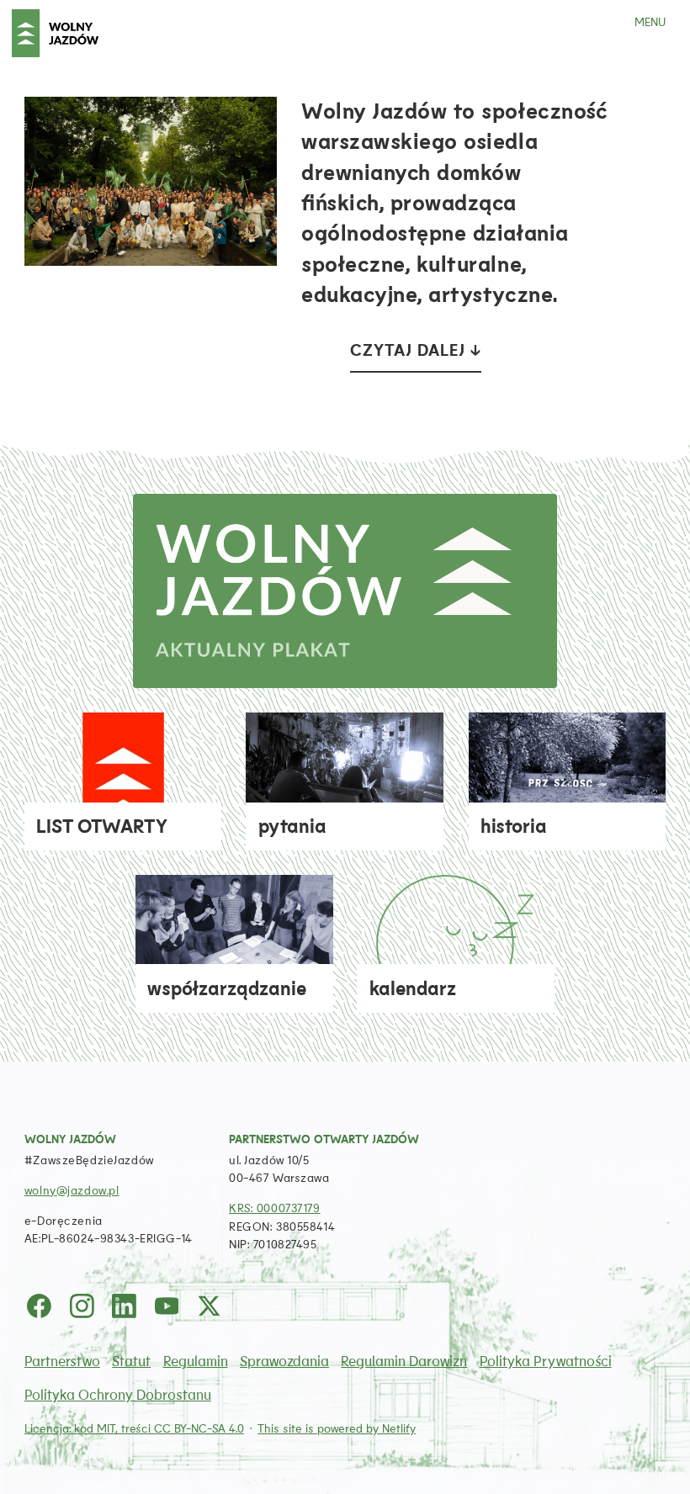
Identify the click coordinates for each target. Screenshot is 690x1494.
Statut (131, 1361)
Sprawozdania (284, 1361)
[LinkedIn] (124, 1305)
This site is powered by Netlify (336, 1428)
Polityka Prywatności (546, 1361)
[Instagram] (81, 1305)
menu (650, 22)
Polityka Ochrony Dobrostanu (117, 1395)
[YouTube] (166, 1305)
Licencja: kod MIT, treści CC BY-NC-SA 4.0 (134, 1428)
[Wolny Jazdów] (55, 33)
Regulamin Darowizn (404, 1361)
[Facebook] (39, 1305)
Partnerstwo (62, 1361)
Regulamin (195, 1361)
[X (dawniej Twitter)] (209, 1305)
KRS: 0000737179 (275, 1208)
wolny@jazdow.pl (71, 1190)
